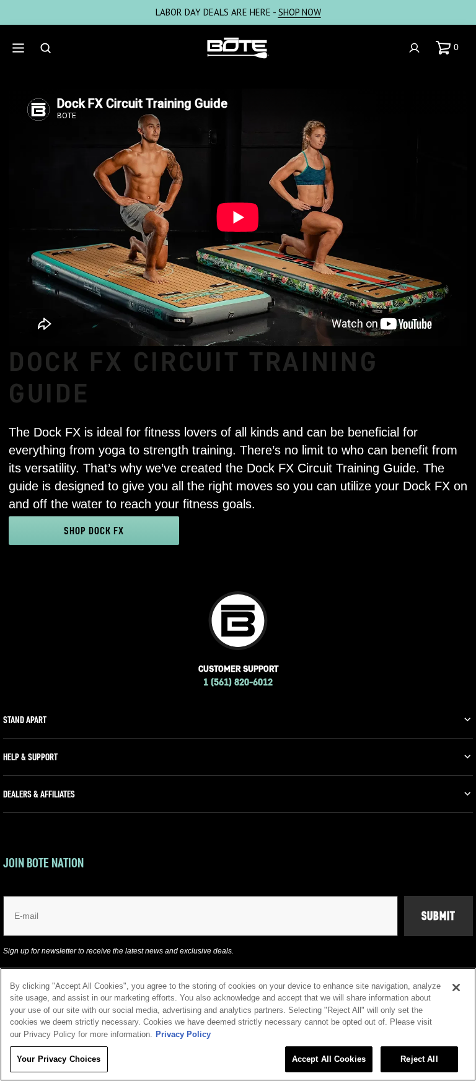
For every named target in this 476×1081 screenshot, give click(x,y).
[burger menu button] (19, 48)
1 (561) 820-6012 (238, 682)
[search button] (47, 48)
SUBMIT (438, 915)
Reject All (419, 1059)
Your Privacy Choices (59, 1059)
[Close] (456, 987)
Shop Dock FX (94, 530)
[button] (450, 47)
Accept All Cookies (329, 1059)
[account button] (415, 48)
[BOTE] (238, 48)
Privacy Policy (183, 1034)
